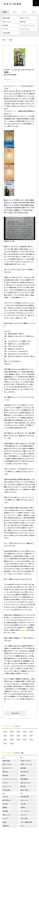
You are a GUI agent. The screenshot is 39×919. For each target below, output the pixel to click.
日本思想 (22, 775)
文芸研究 (22, 807)
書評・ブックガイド (24, 18)
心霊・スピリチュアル (25, 782)
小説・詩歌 (23, 804)
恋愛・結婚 (5, 811)
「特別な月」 (17, 86)
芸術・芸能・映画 (24, 796)
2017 (31, 736)
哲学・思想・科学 (22, 70)
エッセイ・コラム (24, 800)
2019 (18, 736)
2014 (18, 740)
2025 (11, 732)
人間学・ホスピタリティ (25, 761)
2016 (5, 740)
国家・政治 (23, 21)
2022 (31, 732)
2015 (11, 740)
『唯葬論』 (13, 699)
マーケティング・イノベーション (27, 25)
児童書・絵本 (5, 826)
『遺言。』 (15, 111)
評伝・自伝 (31, 70)
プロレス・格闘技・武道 (26, 822)
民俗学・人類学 (24, 790)
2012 (31, 740)
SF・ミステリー (23, 815)
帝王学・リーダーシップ (26, 764)
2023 (24, 732)
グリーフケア (5, 818)
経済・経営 (5, 25)
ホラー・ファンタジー (25, 811)
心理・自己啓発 (6, 33)
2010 (11, 743)
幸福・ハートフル (6, 815)
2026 (5, 732)
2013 (24, 740)
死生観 (4, 822)
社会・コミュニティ (6, 21)
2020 (11, 736)
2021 (5, 736)
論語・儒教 (23, 768)
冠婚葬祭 (4, 807)
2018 (24, 736)
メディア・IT (5, 29)
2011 (5, 743)
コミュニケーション (24, 29)
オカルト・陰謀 (23, 818)
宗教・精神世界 (24, 779)
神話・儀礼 (23, 786)
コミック (22, 826)
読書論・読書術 (6, 18)
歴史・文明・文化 (6, 800)
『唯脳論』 (23, 630)
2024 (18, 732)
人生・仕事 (14, 70)
